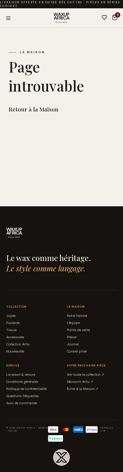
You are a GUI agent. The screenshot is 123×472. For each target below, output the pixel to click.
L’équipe (73, 323)
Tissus (11, 330)
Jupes (11, 316)
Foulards (13, 323)
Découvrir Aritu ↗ (80, 382)
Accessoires (15, 337)
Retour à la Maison (34, 109)
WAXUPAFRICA (61, 18)
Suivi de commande (21, 403)
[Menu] (29, 18)
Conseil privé (77, 351)
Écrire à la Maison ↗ (82, 389)
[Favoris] (104, 18)
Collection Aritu (18, 344)
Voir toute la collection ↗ (85, 374)
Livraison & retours (21, 374)
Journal (73, 344)
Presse (71, 337)
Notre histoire (77, 316)
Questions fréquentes (22, 396)
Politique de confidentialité (26, 389)
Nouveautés (15, 351)
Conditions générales (22, 382)
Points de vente (78, 330)
